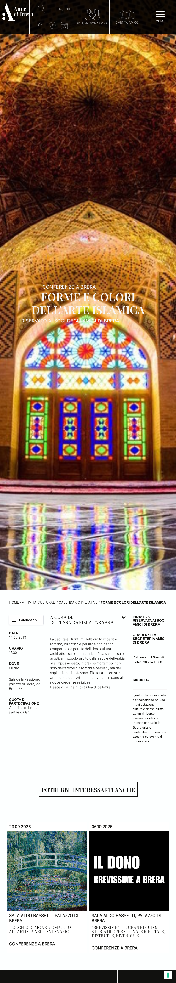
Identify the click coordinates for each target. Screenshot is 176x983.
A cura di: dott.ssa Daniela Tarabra (82, 620)
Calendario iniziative (78, 602)
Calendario (28, 620)
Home (14, 602)
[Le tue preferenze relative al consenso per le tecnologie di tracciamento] (168, 975)
